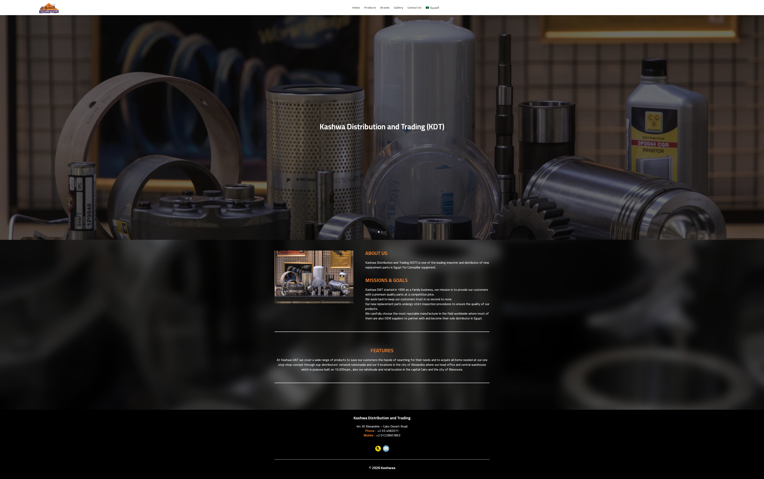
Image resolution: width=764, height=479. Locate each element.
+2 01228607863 (388, 435)
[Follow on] (378, 448)
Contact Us (414, 7)
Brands (385, 7)
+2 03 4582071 (388, 431)
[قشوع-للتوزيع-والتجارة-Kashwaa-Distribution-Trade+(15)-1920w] (314, 302)
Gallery (398, 7)
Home (356, 7)
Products (370, 7)
